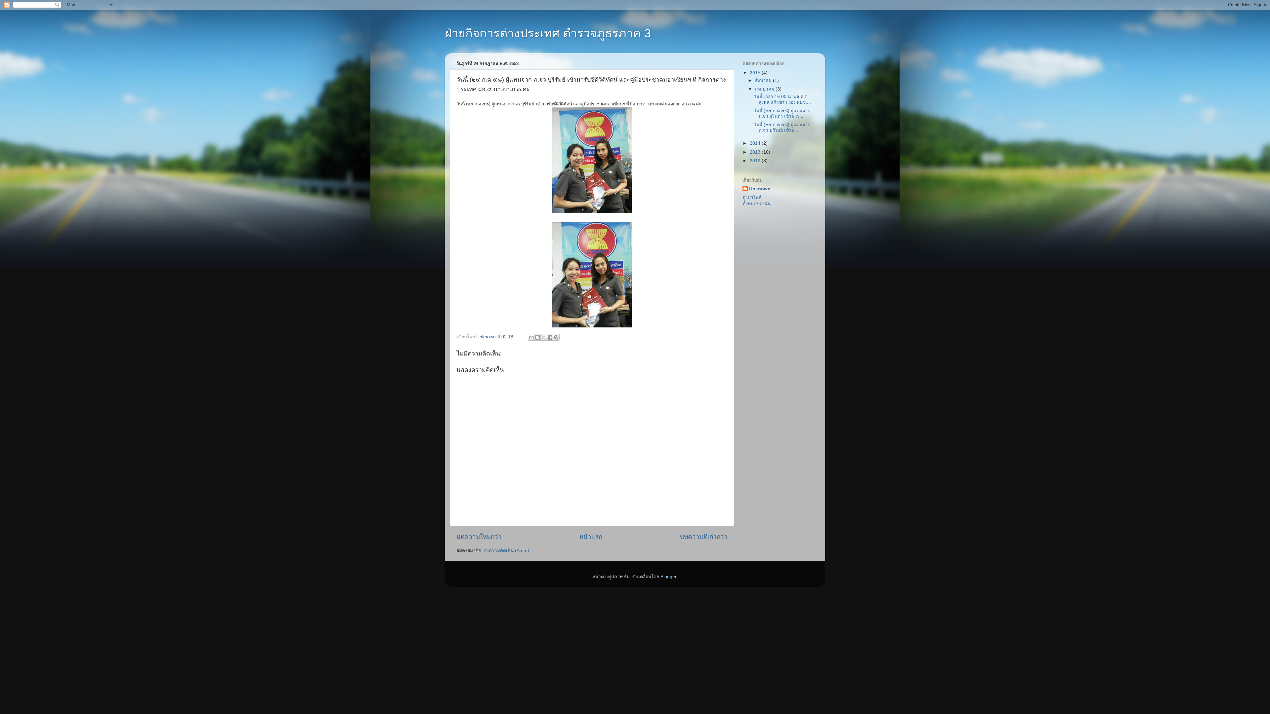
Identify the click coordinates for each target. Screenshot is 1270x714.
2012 (756, 160)
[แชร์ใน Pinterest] (556, 337)
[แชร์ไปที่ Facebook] (550, 337)
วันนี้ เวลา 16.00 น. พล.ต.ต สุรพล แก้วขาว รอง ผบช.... (782, 99)
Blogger (668, 576)
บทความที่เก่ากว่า (704, 536)
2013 (756, 152)
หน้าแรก (590, 536)
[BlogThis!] (537, 337)
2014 (756, 143)
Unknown (760, 188)
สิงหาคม (764, 80)
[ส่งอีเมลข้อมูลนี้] (531, 337)
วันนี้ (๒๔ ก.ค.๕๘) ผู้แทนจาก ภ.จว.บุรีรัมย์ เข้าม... (782, 127)
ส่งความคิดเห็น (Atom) (506, 550)
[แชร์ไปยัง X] (543, 337)
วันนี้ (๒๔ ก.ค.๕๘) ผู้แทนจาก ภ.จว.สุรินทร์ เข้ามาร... (782, 113)
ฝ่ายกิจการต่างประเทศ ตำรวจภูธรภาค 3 (548, 33)
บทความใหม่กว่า (479, 536)
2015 (756, 72)
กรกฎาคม (765, 89)
